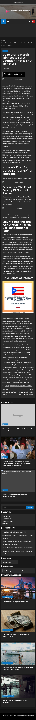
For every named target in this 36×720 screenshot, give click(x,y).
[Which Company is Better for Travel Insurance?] (18, 686)
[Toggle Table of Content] (21, 74)
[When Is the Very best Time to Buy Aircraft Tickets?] (18, 415)
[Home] (3, 21)
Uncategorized (7, 662)
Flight (5, 50)
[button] (8, 21)
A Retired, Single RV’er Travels (9, 392)
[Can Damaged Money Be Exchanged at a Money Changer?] (18, 621)
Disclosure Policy (7, 521)
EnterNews (26, 715)
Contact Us (6, 516)
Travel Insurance (8, 695)
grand (7, 385)
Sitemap (5, 523)
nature (23, 385)
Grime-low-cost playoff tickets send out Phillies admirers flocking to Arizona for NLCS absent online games (16, 464)
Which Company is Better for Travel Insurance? (17, 548)
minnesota (18, 385)
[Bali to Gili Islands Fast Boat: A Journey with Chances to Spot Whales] (18, 654)
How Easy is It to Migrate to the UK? (14, 532)
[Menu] (8, 21)
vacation (29, 385)
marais (12, 385)
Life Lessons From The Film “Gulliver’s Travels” (26, 392)
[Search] (30, 21)
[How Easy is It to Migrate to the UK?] (18, 588)
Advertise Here (7, 519)
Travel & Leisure (7, 597)
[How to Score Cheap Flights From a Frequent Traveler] (18, 481)
